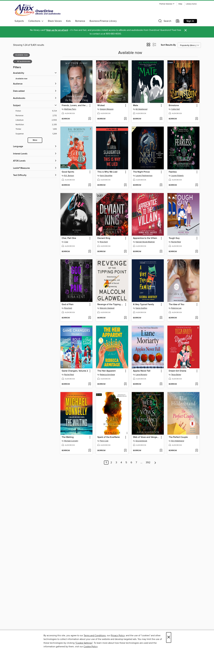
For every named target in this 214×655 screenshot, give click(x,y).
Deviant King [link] (103, 238)
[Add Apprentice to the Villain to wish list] (161, 252)
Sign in (190, 21)
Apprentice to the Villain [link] (145, 238)
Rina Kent (104, 242)
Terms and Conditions (95, 635)
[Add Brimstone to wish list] (196, 119)
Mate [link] (135, 105)
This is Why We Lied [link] (107, 172)
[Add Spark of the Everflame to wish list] (125, 451)
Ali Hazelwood (141, 109)
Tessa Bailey (176, 374)
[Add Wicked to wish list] (125, 119)
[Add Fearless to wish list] (196, 185)
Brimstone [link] (174, 105)
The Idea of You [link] (176, 304)
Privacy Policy (118, 635)
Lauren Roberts (177, 175)
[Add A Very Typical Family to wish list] (161, 318)
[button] (167, 4)
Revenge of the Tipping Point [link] (110, 304)
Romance (80, 21)
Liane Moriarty (141, 374)
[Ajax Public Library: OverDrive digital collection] (37, 10)
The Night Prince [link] (141, 172)
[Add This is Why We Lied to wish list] (125, 185)
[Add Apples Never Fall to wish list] (161, 384)
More (35, 140)
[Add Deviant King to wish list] (125, 252)
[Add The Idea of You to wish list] (196, 318)
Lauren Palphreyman (144, 175)
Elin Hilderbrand (177, 441)
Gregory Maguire (106, 109)
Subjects (19, 21)
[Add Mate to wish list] (161, 119)
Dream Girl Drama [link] (177, 371)
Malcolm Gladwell (107, 308)
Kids (68, 21)
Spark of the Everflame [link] (108, 437)
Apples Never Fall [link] (141, 371)
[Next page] (155, 462)
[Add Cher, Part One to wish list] (89, 252)
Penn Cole (104, 441)
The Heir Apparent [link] (106, 371)
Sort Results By (168, 45)
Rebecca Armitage (107, 374)
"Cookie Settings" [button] (84, 642)
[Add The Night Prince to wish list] (161, 185)
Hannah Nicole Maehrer (145, 242)
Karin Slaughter (106, 175)
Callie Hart (175, 109)
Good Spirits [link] (68, 172)
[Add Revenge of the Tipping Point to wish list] (125, 318)
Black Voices (55, 21)
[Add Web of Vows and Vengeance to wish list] (161, 451)
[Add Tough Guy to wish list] (196, 252)
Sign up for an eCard (57, 30)
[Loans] (177, 21)
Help (180, 4)
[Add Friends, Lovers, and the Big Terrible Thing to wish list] (89, 119)
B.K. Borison (69, 175)
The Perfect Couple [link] (178, 437)
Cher (66, 242)
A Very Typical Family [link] (143, 304)
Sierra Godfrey (141, 308)
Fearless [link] (173, 172)
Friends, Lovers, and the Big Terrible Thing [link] (75, 105)
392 (148, 462)
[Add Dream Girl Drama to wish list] (196, 384)
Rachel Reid (176, 242)
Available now (21, 78)
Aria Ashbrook (141, 441)
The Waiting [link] (68, 437)
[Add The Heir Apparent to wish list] (125, 384)
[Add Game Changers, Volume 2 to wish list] (89, 384)
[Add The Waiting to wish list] (89, 451)
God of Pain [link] (68, 304)
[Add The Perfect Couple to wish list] (196, 451)
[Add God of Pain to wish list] (89, 318)
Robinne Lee (176, 308)
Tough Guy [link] (174, 238)
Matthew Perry (70, 109)
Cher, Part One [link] (69, 238)
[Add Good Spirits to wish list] (89, 185)
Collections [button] (34, 21)
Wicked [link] (101, 105)
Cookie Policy (90, 646)
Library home (191, 4)
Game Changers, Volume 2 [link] (75, 371)
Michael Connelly (71, 441)
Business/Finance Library (103, 21)
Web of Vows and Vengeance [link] (146, 437)
